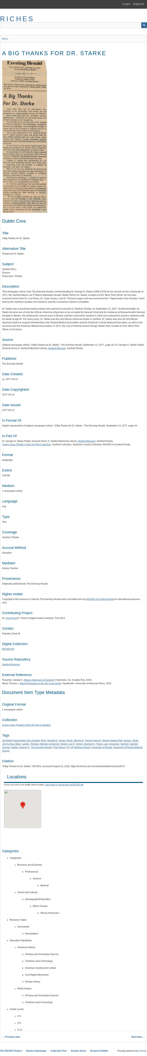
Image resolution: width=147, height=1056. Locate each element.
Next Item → (138, 1037)
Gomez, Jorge (131, 740)
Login (126, 3)
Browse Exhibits (99, 1051)
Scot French (12, 618)
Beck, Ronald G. (49, 740)
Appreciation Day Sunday (26, 740)
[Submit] (144, 25)
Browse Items (78, 1051)
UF (67, 747)
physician (114, 744)
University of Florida (101, 747)
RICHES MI (8, 649)
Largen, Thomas (30, 744)
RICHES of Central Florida (100, 599)
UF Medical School (80, 747)
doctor (62, 740)
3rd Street (7, 740)
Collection (26, 444)
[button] (23, 805)
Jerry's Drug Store (11, 744)
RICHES (17, 19)
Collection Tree (59, 1051)
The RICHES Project (11, 1051)
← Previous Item (11, 1037)
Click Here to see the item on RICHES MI (64, 785)
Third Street (59, 747)
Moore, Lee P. (68, 744)
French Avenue (93, 740)
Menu (5, 38)
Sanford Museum (57, 348)
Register (138, 3)
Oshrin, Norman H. (85, 744)
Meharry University (50, 744)
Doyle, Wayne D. (75, 740)
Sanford (124, 744)
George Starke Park (112, 740)
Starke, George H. (20, 747)
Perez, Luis (102, 744)
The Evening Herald (41, 747)
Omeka (142, 1051)
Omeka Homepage (36, 1051)
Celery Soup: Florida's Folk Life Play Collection (26, 725)
